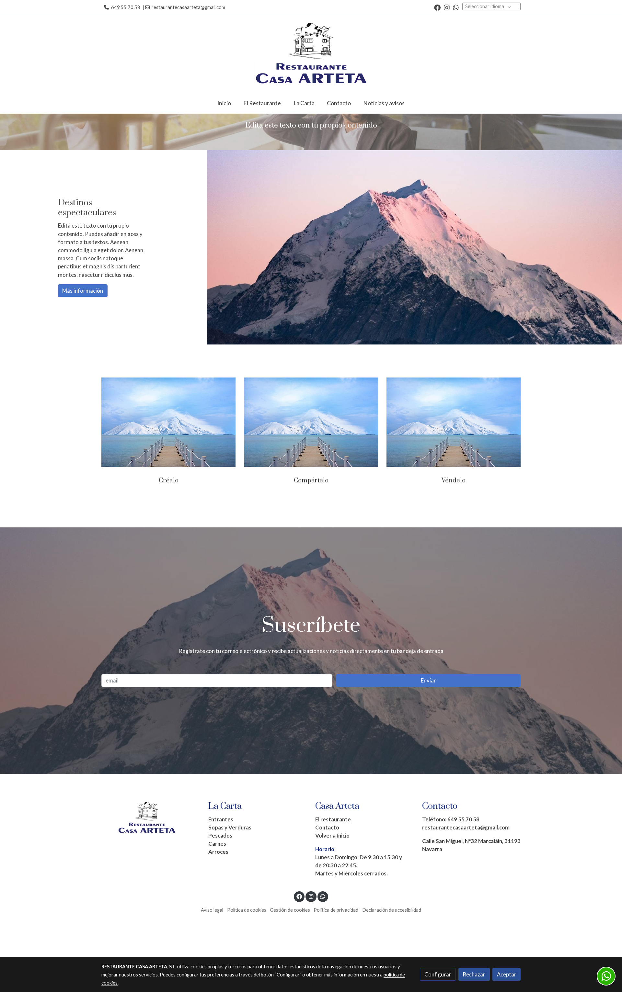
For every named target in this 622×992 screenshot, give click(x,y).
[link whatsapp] (456, 7)
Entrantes (220, 819)
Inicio (343, 835)
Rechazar (474, 974)
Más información (82, 290)
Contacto (327, 827)
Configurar (437, 974)
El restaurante (333, 819)
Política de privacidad (336, 910)
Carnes (217, 843)
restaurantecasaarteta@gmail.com (189, 7)
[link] (311, 54)
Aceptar (506, 974)
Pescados (220, 835)
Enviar (428, 680)
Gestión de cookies (290, 910)
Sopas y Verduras (229, 827)
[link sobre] (150, 818)
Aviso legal (212, 910)
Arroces (218, 851)
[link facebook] (437, 7)
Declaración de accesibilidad (391, 910)
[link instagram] (447, 7)
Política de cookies (246, 910)
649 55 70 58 (125, 7)
